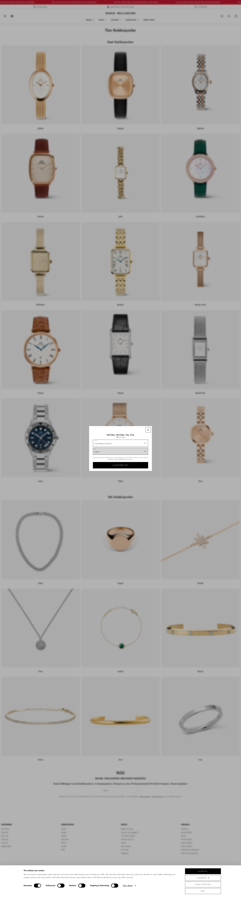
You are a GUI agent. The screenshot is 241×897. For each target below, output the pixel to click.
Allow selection (203, 884)
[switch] (61, 886)
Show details (128, 885)
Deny (203, 891)
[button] (148, 429)
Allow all (203, 871)
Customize (201, 878)
